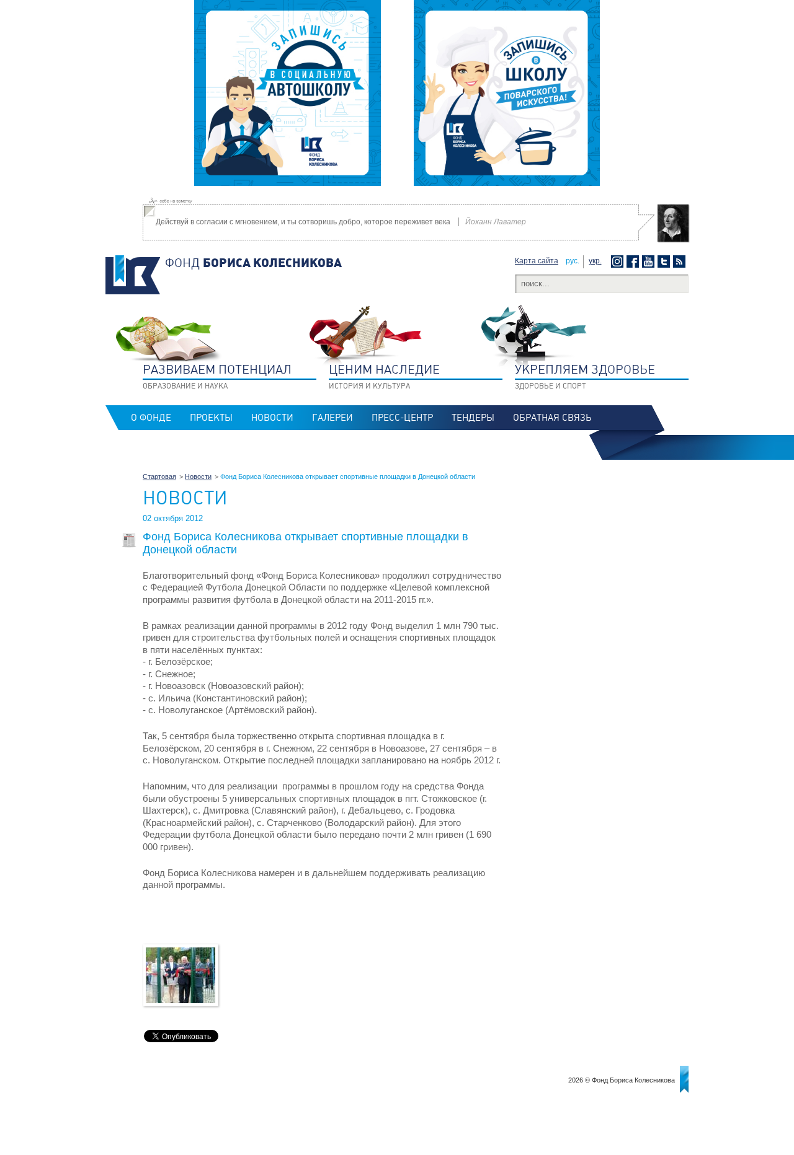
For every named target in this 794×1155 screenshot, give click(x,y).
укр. (595, 261)
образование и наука (217, 376)
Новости (272, 417)
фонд (253, 262)
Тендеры (473, 417)
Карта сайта (536, 261)
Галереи (332, 417)
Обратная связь (552, 417)
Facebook (634, 261)
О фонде (151, 417)
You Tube (650, 261)
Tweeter (665, 261)
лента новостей (681, 261)
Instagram (619, 261)
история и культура (384, 376)
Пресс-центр (402, 417)
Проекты (211, 417)
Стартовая (159, 476)
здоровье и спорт (585, 376)
